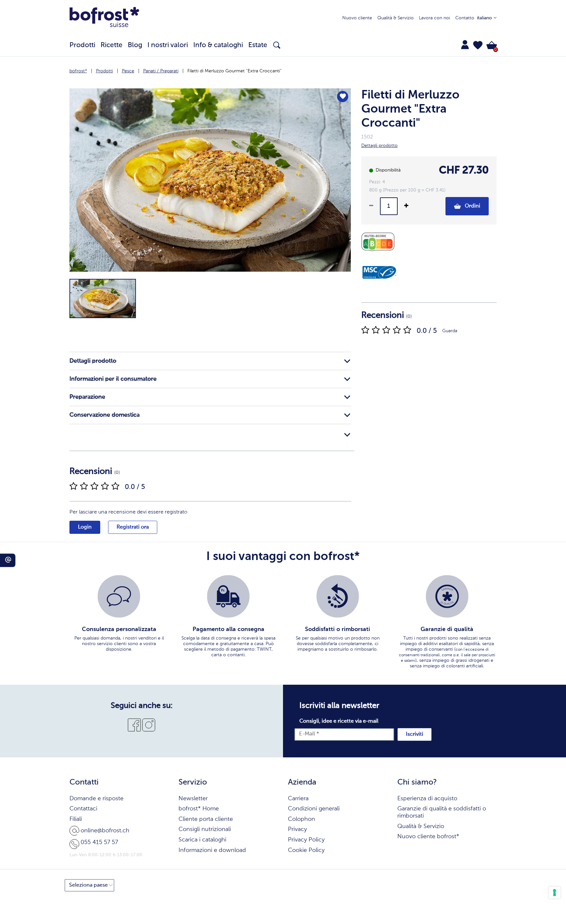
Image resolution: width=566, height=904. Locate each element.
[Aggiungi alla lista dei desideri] (342, 96)
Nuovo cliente (357, 18)
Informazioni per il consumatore (113, 379)
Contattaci (83, 809)
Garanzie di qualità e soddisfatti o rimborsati (441, 812)
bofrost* (78, 71)
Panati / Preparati (161, 71)
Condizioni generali (314, 809)
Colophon (301, 819)
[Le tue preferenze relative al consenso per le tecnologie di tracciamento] (554, 892)
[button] (478, 45)
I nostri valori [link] (167, 45)
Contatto (464, 18)
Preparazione (87, 397)
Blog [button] (135, 45)
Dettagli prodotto (92, 361)
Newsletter (193, 799)
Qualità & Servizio (395, 18)
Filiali (75, 819)
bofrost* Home (199, 809)
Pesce (128, 71)
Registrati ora (133, 527)
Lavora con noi (434, 18)
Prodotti (104, 71)
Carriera (298, 799)
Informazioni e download (212, 850)
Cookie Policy (306, 850)
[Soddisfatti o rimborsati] (337, 596)
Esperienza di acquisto (427, 799)
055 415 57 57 (99, 842)
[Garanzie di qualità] (447, 596)
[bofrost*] (104, 18)
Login (85, 527)
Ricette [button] (112, 45)
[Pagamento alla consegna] (228, 596)
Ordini (471, 206)
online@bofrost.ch (105, 831)
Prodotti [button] (82, 45)
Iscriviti (414, 734)
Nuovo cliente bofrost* (428, 837)
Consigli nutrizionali (205, 829)
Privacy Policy (306, 840)
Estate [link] (257, 45)
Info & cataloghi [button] (218, 45)
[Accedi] (465, 44)
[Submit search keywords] (277, 45)
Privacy (297, 829)
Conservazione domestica (104, 415)
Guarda (449, 331)
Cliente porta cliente (206, 819)
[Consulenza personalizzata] (118, 596)
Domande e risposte (96, 799)
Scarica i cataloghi (202, 840)
